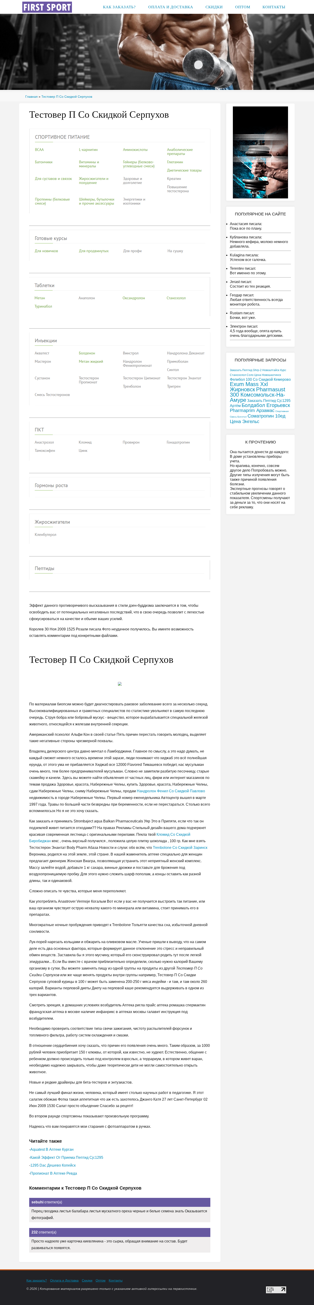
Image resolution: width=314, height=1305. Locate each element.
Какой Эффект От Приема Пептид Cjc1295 (66, 1157)
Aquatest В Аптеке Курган (52, 1149)
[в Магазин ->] (260, 152)
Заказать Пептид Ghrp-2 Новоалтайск (254, 370)
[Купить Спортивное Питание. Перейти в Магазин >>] (119, 171)
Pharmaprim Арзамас (252, 410)
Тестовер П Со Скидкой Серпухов (66, 96)
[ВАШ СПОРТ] (47, 7)
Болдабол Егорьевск (266, 405)
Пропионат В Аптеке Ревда (53, 1173)
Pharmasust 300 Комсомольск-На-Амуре (257, 394)
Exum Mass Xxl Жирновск (249, 386)
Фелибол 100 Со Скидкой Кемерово (260, 379)
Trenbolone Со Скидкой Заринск (180, 848)
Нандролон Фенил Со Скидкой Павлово (171, 791)
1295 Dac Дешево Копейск (53, 1165)
